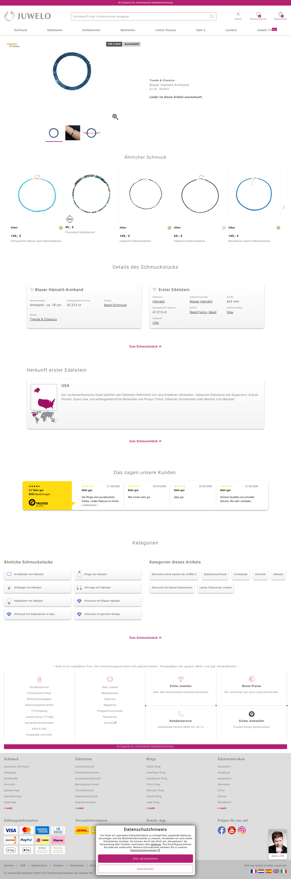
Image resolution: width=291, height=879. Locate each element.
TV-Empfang (39, 711)
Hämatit (159, 301)
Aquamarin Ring (156, 779)
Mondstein (224, 802)
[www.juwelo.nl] (261, 871)
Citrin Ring (153, 784)
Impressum (77, 866)
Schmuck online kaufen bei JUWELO (174, 574)
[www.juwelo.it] (284, 871)
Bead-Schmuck (115, 305)
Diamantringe (12, 796)
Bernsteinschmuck (87, 784)
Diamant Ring (155, 790)
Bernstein (224, 784)
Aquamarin (225, 779)
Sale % (200, 30)
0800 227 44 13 (193, 727)
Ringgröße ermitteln (39, 735)
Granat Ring (154, 796)
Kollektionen (91, 30)
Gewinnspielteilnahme (39, 705)
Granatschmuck (85, 802)
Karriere (9, 866)
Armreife (260, 574)
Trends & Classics (43, 319)
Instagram (242, 830)
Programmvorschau (110, 711)
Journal (108, 723)
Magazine (110, 705)
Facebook (222, 830)
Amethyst (224, 773)
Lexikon (231, 30)
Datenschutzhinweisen (143, 850)
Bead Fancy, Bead (203, 312)
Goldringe (10, 802)
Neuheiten (128, 30)
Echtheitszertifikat (39, 693)
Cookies (58, 866)
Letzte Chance (165, 30)
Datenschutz (39, 866)
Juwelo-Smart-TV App (39, 717)
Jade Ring (152, 802)
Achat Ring (153, 767)
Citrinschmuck (84, 790)
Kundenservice (39, 687)
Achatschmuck (84, 767)
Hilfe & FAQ (39, 729)
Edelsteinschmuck (215, 574)
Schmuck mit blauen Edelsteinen (172, 588)
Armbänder (241, 574)
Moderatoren (110, 693)
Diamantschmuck (86, 796)
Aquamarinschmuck (88, 779)
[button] (238, 16)
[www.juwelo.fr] (254, 871)
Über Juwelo (110, 687)
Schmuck (20, 30)
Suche (212, 16)
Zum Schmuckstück (143, 347)
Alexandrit (224, 767)
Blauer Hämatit (201, 301)
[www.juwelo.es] (269, 871)
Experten (110, 699)
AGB (22, 866)
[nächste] (283, 207)
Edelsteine (54, 30)
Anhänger (10, 773)
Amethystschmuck (87, 773)
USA (156, 323)
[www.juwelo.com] (276, 871)
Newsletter (110, 717)
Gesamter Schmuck (16, 767)
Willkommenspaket (39, 699)
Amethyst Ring (155, 773)
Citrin (221, 790)
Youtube (232, 830)
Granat (222, 796)
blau (230, 312)
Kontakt (95, 866)
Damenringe (12, 790)
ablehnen (156, 844)
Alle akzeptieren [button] (145, 859)
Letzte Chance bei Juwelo (216, 588)
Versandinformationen (39, 723)
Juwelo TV (266, 30)
